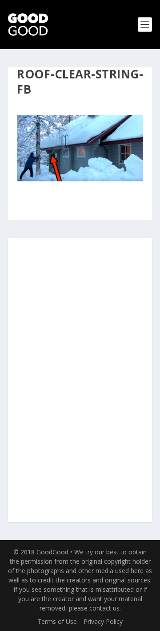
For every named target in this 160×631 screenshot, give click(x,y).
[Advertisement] (81, 380)
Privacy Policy (103, 621)
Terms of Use (57, 621)
